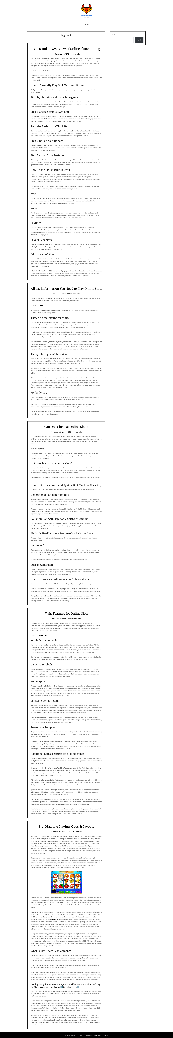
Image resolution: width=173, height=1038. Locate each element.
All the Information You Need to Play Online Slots (66, 289)
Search (115, 35)
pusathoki (54, 919)
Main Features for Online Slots (66, 613)
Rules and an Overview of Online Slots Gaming (66, 49)
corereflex (76, 54)
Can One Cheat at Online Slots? (66, 427)
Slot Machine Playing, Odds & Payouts (66, 826)
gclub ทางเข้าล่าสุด (45, 70)
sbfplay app (43, 635)
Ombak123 (43, 305)
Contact (86, 24)
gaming (41, 448)
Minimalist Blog (91, 1035)
